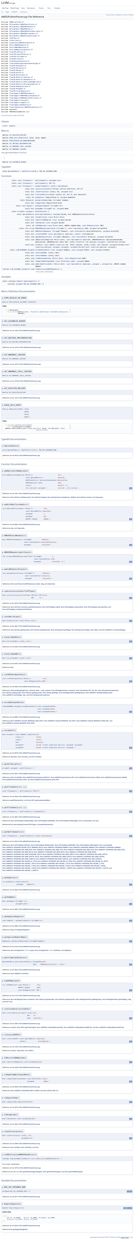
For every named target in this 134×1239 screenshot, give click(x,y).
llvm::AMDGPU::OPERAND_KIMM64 (107, 847)
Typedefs (118, 15)
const (19, 180)
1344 (16, 331)
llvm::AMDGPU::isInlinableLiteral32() (50, 1027)
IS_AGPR (18, 1219)
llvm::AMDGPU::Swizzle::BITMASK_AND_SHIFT (27, 721)
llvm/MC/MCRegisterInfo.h (20, 86)
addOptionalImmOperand (44, 239)
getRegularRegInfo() (20, 1229)
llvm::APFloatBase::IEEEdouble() (22, 821)
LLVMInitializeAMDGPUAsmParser (47, 269)
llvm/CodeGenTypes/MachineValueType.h (25, 63)
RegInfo (12, 126)
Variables (131, 15)
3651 (16, 774)
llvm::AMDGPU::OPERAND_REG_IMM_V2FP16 (91, 854)
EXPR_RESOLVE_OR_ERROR (18, 141)
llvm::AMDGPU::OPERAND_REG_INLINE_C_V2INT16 (20, 870)
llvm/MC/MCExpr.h (16, 70)
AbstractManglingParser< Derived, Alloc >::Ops (27, 690)
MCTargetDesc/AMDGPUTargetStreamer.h (24, 36)
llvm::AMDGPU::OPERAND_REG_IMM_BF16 (17, 850)
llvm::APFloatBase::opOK (51, 607)
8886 (16, 717)
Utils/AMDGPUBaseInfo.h (19, 47)
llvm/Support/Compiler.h (19, 102)
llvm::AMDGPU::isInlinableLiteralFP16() (110, 1027)
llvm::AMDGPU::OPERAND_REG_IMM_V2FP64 (88, 857)
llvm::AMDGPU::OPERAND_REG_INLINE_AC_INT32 (90, 861)
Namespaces (31, 8)
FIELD (26, 138)
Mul (57, 253)
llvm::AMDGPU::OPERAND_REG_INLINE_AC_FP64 (55, 861)
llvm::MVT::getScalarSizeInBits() (38, 800)
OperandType (62, 186)
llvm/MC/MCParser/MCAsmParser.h (22, 79)
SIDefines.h (14, 38)
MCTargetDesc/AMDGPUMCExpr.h (21, 29)
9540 (16, 1087)
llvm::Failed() (36, 757)
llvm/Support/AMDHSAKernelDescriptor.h (25, 98)
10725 (16, 347)
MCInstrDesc (65, 261)
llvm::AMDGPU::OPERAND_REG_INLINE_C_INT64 (19, 868)
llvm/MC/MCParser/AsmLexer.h (21, 77)
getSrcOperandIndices (43, 214)
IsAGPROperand (40, 225)
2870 (16, 1226)
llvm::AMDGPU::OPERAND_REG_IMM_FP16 (48, 850)
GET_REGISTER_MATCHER (17, 135)
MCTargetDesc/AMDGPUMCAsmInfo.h (22, 26)
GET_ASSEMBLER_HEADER (17, 162)
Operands (69, 234)
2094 (16, 1024)
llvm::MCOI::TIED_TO (50, 1091)
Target (7, 12)
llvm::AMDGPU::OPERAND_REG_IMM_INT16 (17, 852)
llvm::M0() (94, 630)
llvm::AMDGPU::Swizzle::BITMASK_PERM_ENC (93, 721)
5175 (16, 996)
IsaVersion (39, 247)
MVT (51, 183)
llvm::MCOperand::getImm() (108, 690)
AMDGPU (15, 12)
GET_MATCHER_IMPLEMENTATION (20, 143)
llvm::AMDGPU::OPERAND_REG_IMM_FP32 (79, 850)
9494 (16, 687)
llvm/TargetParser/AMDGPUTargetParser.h (25, 107)
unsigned (53, 180)
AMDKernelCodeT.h (16, 22)
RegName (65, 200)
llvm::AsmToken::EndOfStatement (23, 584)
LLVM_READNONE (21, 250)
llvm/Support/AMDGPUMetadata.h (22, 93)
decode (81, 247)
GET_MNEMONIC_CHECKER (17, 149)
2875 (16, 1107)
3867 (16, 626)
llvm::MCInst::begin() (39, 497)
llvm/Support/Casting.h (19, 100)
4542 (16, 1124)
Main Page (5, 8)
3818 (16, 455)
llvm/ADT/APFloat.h (17, 52)
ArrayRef (20, 211)
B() (15, 1172)
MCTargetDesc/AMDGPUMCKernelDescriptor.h (26, 31)
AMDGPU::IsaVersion (57, 245)
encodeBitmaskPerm (42, 250)
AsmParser (23, 12)
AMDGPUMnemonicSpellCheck (45, 228)
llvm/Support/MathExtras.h (20, 105)
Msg (42, 584)
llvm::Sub (9, 1002)
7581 (16, 493)
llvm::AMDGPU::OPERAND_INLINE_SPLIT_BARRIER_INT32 (22, 847)
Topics (23, 8)
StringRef (57, 200)
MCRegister (30, 200)
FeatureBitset (78, 228)
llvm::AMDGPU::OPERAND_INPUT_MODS (25, 1091)
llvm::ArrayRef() (16, 777)
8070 (16, 753)
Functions (124, 15)
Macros (113, 15)
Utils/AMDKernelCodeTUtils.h (21, 49)
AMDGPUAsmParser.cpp (31, 331)
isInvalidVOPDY (41, 234)
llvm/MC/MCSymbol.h (17, 89)
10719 (16, 1168)
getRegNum (39, 208)
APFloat (63, 189)
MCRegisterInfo (93, 225)
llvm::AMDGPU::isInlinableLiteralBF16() (78, 1027)
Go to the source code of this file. (12, 115)
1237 (16, 398)
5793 (16, 1047)
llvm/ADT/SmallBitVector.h (20, 54)
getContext (40, 430)
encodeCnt (39, 245)
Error (15, 312)
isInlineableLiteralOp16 (45, 194)
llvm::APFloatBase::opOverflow (72, 607)
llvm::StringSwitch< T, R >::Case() (22, 950)
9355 (16, 663)
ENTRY (31, 138)
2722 (16, 947)
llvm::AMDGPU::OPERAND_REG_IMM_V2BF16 (59, 854)
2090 (16, 1144)
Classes (41, 8)
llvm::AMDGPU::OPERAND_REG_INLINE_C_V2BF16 (54, 868)
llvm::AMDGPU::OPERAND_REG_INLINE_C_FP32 (87, 863)
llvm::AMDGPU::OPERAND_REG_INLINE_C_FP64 (19, 866)
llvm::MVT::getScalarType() (26, 1027)
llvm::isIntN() (15, 1147)
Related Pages (14, 8)
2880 (16, 926)
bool (32, 189)
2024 (16, 841)
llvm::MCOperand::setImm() (40, 695)
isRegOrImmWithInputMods (45, 261)
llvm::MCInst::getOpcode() (20, 630)
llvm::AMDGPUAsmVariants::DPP (62, 777)
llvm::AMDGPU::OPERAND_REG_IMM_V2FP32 (56, 857)
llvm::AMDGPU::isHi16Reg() (12, 695)
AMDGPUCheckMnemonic (43, 231)
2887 (16, 909)
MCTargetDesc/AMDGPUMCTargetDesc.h (23, 33)
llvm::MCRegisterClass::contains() (63, 690)
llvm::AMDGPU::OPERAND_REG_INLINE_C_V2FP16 (90, 868)
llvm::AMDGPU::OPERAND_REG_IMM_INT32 (49, 852)
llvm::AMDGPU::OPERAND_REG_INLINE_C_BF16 (19, 863)
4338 (16, 1067)
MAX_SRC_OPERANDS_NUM (47, 171)
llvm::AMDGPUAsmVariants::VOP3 (14, 780)
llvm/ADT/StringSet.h (18, 56)
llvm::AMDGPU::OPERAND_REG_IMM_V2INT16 (18, 859)
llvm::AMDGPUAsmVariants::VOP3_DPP (45, 780)
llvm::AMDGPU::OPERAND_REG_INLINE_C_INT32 (88, 866)
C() (17, 1172)
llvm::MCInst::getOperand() (40, 630)
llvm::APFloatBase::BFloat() (20, 845)
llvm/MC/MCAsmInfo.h (18, 66)
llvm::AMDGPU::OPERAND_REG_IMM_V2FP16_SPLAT (20, 857)
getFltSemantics (41, 180)
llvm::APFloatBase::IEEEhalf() (44, 821)
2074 (16, 603)
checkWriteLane (41, 217)
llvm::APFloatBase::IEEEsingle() (67, 821)
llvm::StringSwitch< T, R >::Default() (47, 950)
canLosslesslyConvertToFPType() (24, 824)
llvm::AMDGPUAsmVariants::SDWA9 (114, 777)
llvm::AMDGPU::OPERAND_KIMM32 (82, 847)
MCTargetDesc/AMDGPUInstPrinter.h (23, 24)
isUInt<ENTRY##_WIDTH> (18, 425)
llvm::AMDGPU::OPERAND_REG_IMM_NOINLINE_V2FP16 (22, 854)
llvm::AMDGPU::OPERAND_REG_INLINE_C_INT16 (54, 866)
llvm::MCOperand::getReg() (61, 630)
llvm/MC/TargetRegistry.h (20, 91)
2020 (16, 796)
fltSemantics (28, 180)
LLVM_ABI (5, 269)
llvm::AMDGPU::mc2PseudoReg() (113, 630)
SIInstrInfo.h (15, 40)
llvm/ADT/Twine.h (16, 59)
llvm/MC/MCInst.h (16, 72)
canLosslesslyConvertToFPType (47, 189)
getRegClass (39, 197)
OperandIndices (13, 171)
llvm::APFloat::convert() (19, 607)
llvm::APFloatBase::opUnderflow (96, 607)
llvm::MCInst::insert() (84, 497)
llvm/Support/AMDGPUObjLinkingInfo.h (24, 95)
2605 (16, 890)
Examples (57, 8)
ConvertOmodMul (41, 253)
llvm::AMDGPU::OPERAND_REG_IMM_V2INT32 (52, 859)
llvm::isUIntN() (26, 1147)
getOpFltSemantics (42, 186)
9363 (16, 647)
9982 (16, 524)
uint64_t (78, 234)
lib (2, 12)
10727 (16, 364)
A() (12, 1172)
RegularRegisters (30, 281)
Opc (111, 264)
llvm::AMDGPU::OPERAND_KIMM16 (56, 847)
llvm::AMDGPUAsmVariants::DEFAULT (36, 777)
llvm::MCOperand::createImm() (58, 497)
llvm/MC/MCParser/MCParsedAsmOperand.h (25, 82)
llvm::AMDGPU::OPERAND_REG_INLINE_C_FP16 (53, 863)
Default (79, 242)
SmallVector (26, 171)
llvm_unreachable (85, 821)
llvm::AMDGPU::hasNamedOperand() (99, 693)
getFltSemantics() (35, 607)
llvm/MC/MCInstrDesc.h (18, 75)
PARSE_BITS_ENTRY (16, 138)
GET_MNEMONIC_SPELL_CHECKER (20, 146)
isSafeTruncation (42, 192)
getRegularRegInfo (42, 206)
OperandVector (59, 234)
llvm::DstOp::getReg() (50, 693)
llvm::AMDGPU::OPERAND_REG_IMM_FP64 (110, 850)
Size (58, 180)
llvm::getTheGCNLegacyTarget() (30, 1172)
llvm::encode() (23, 757)
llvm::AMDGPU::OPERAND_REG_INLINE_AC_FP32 (19, 861)
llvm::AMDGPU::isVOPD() (19, 973)
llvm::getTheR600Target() (74, 1172)
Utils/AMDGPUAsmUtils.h (19, 45)
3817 (16, 1197)
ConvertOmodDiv (41, 255)
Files (48, 8)
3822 (16, 970)
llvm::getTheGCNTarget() (52, 1172)
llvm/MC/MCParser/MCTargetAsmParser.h (25, 84)
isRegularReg (40, 203)
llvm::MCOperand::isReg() (80, 630)
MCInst (56, 217)
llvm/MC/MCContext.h (18, 68)
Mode (38, 584)
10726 (16, 381)
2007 (16, 817)
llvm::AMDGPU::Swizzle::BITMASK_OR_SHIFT (60, 721)
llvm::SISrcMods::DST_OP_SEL (86, 690)
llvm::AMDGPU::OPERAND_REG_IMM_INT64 (80, 852)
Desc (73, 261)
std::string (29, 228)
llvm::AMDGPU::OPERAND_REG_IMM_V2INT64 (85, 859)
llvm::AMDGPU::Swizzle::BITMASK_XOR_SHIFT (18, 723)
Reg (12, 930)
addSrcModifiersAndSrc (44, 264)
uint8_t (54, 186)
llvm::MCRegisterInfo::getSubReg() (114, 999)
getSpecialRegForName (43, 200)
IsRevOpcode (39, 223)
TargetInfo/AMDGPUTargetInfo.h (22, 43)
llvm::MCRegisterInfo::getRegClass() (72, 693)
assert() (48, 690)
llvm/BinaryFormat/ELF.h (19, 61)
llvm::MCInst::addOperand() (21, 497)
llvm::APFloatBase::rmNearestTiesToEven (17, 609)
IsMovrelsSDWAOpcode (43, 220)
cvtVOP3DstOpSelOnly (43, 258)
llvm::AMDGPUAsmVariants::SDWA (87, 777)
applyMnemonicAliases (43, 237)
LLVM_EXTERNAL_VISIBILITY (20, 269)
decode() (14, 757)
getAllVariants (41, 211)
